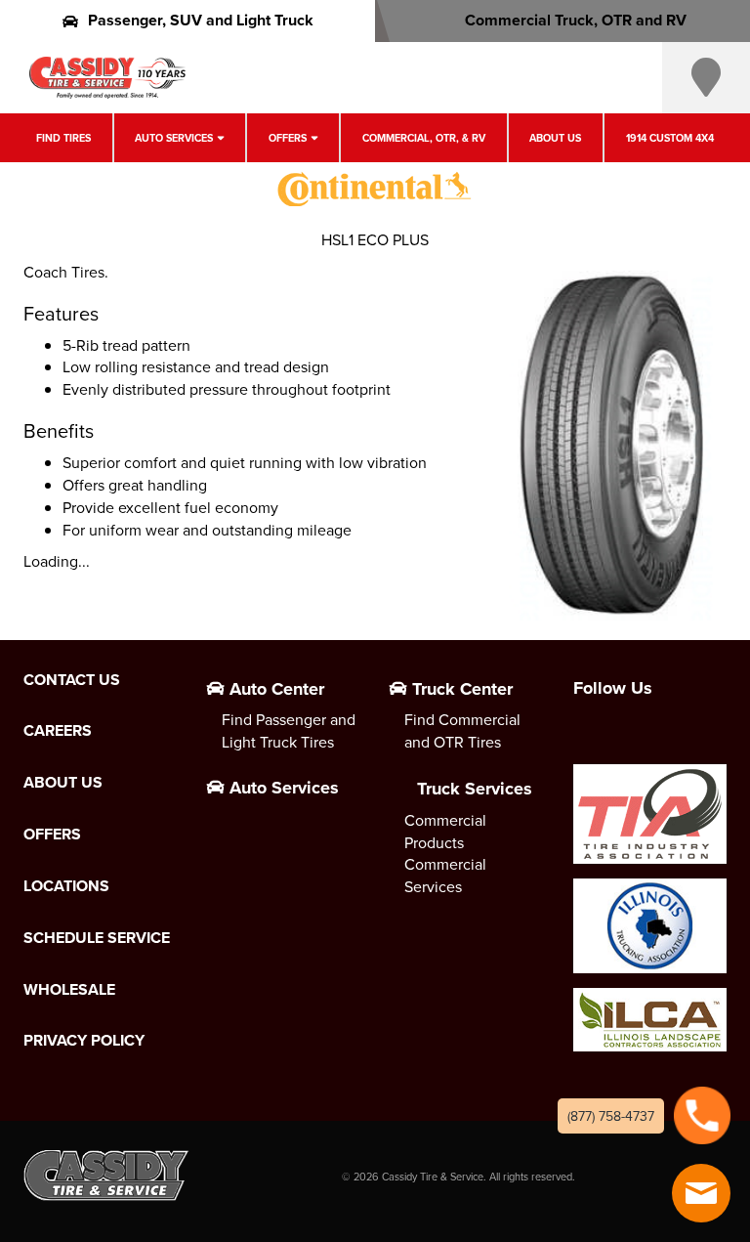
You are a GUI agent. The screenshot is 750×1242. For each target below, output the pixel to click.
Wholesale (69, 990)
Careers (57, 731)
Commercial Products (445, 831)
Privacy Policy (84, 1040)
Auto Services (174, 138)
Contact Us (71, 680)
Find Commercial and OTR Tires (462, 730)
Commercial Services (445, 875)
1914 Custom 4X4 (670, 138)
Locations (66, 886)
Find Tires (63, 138)
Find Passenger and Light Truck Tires (288, 730)
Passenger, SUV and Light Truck (200, 20)
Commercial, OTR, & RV (423, 138)
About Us (555, 138)
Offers (288, 138)
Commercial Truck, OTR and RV (576, 20)
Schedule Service (96, 938)
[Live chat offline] (701, 1193)
